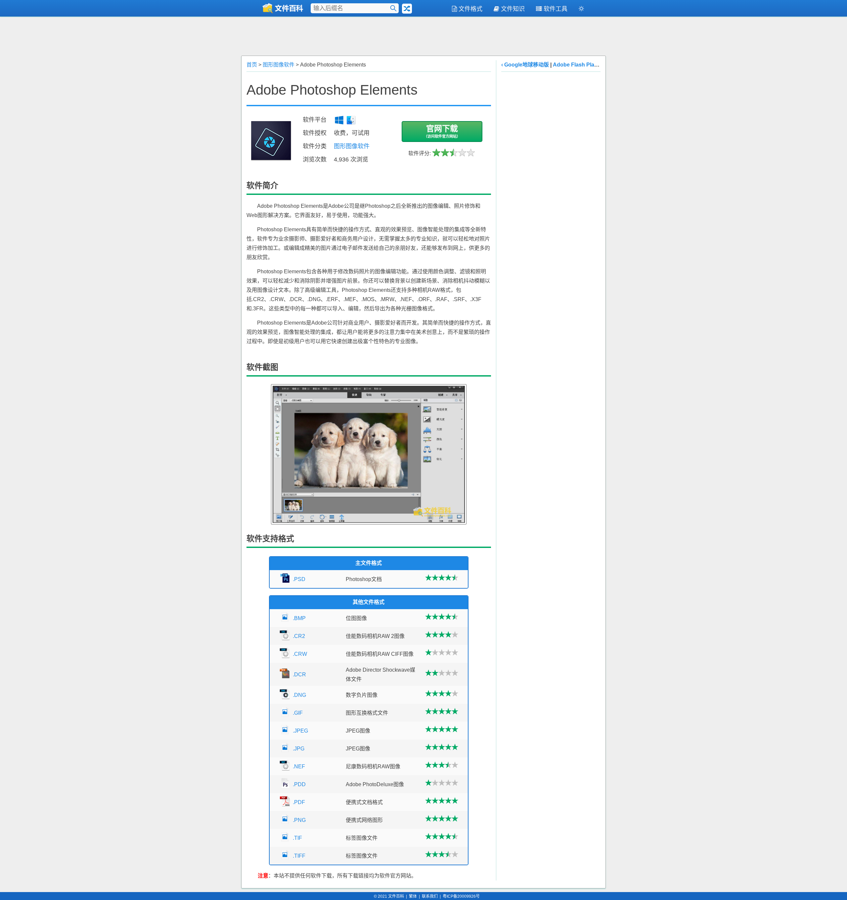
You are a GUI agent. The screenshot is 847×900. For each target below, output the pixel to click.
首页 (251, 65)
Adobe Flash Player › (579, 65)
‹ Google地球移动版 (525, 65)
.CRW (300, 654)
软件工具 (555, 9)
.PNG (299, 820)
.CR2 (299, 636)
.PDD (299, 784)
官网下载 (442, 131)
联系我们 (430, 896)
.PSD (299, 579)
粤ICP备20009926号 (461, 896)
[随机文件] (407, 9)
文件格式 (470, 9)
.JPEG (300, 731)
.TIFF (299, 856)
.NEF (299, 766)
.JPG (298, 748)
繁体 (413, 896)
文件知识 (513, 9)
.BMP (299, 618)
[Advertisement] (423, 35)
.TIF (297, 838)
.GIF (298, 713)
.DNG (299, 695)
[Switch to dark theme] (581, 10)
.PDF (299, 802)
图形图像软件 (278, 65)
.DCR (299, 674)
